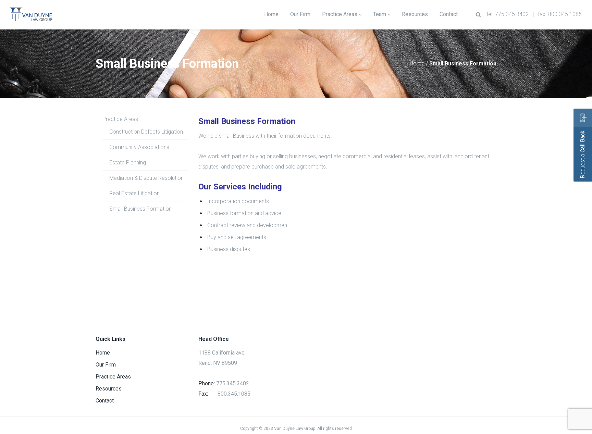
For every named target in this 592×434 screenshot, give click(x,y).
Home (417, 63)
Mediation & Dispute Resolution (146, 178)
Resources (109, 388)
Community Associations (139, 147)
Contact (105, 400)
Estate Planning (127, 162)
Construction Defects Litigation (146, 131)
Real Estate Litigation (134, 193)
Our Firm (106, 364)
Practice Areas (120, 119)
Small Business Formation (140, 209)
